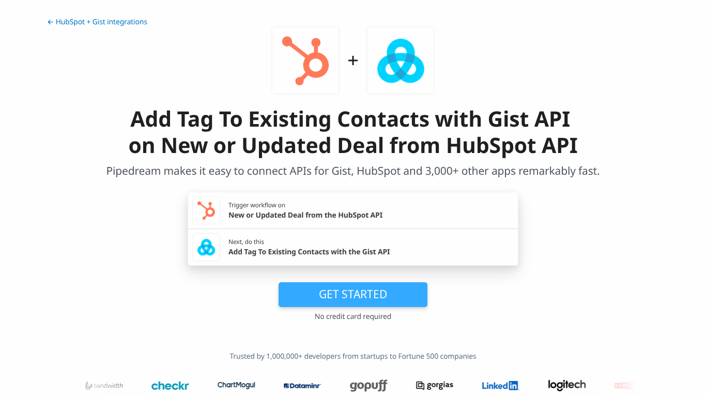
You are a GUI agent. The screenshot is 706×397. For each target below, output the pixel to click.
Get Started (353, 294)
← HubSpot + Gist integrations (97, 22)
